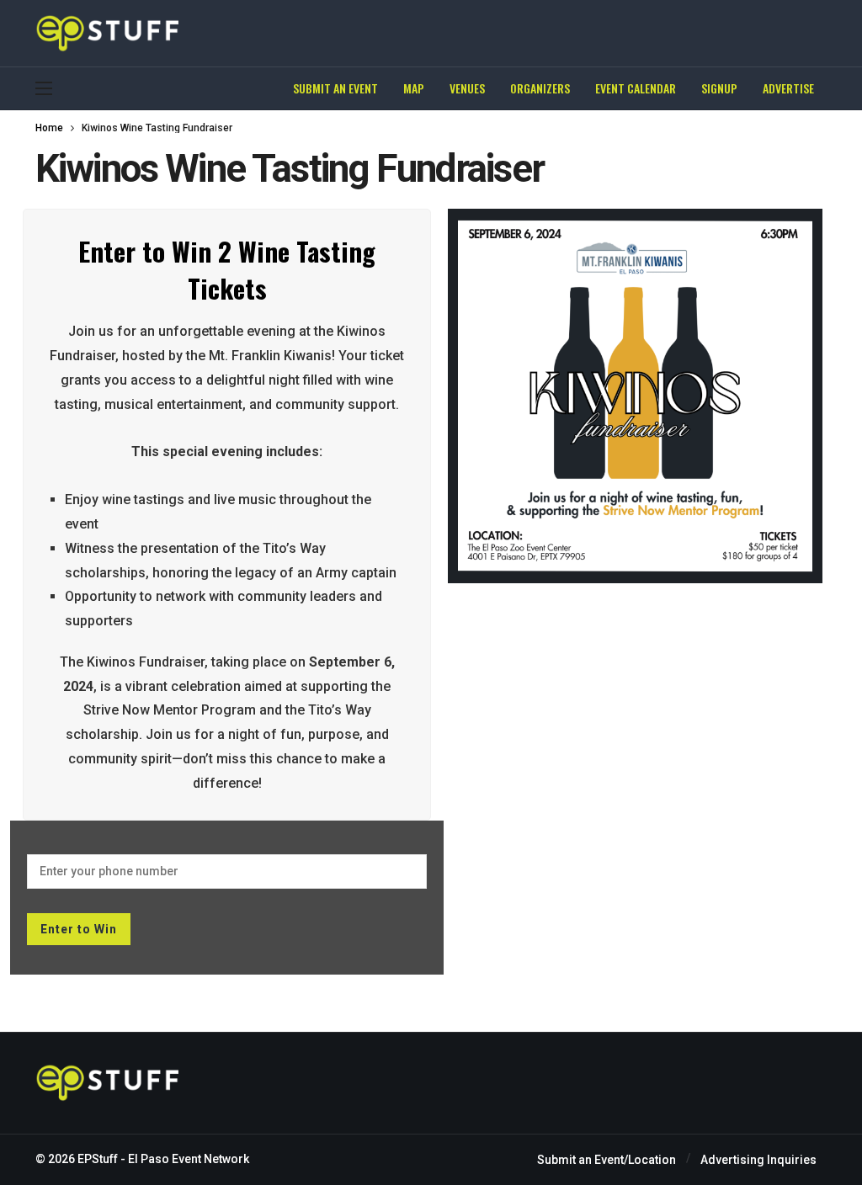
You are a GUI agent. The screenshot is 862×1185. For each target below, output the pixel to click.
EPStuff (97, 1159)
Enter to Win (78, 929)
